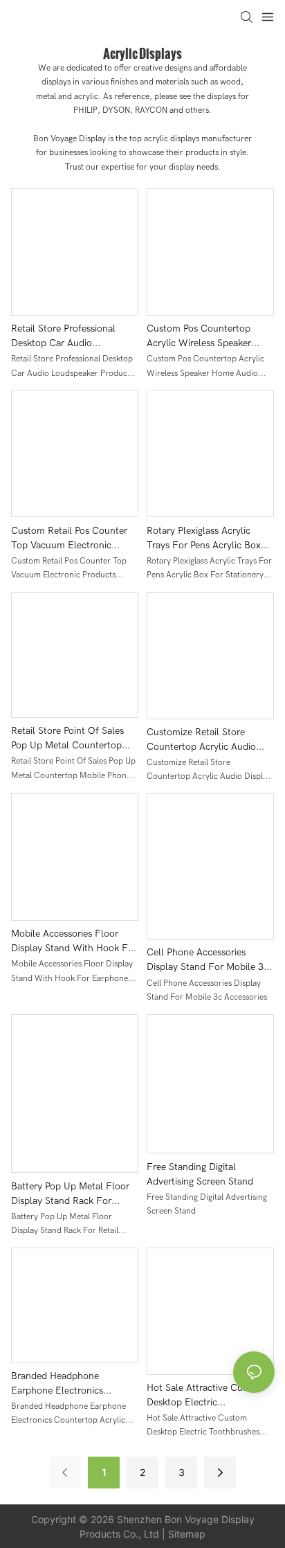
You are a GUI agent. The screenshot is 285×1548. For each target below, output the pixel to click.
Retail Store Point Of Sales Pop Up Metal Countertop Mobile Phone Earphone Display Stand (67, 739)
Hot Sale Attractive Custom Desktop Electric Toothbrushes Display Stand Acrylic (207, 1396)
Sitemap (186, 1534)
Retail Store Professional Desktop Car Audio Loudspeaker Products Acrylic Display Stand (74, 336)
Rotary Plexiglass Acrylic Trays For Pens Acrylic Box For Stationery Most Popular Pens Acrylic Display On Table (207, 538)
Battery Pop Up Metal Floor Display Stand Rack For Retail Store (70, 1194)
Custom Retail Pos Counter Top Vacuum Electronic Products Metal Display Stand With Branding (74, 538)
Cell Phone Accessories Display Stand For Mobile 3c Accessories (207, 960)
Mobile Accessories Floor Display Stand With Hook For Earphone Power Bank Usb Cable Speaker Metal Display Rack (74, 941)
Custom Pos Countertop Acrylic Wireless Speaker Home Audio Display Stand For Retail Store (204, 336)
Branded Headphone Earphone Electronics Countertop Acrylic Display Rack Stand (69, 1384)
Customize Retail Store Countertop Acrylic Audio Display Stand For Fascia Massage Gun (201, 740)
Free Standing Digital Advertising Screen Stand (200, 1174)
